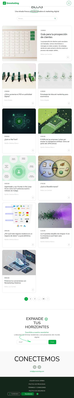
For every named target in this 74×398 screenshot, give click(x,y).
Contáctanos (15, 394)
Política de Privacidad (37, 384)
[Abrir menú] (69, 3)
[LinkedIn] (34, 367)
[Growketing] (11, 3)
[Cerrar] (37, 394)
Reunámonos (28, 394)
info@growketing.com (37, 371)
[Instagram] (39, 367)
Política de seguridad (37, 391)
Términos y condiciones (37, 387)
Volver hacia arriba (36, 381)
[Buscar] (55, 18)
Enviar (52, 342)
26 (43, 299)
